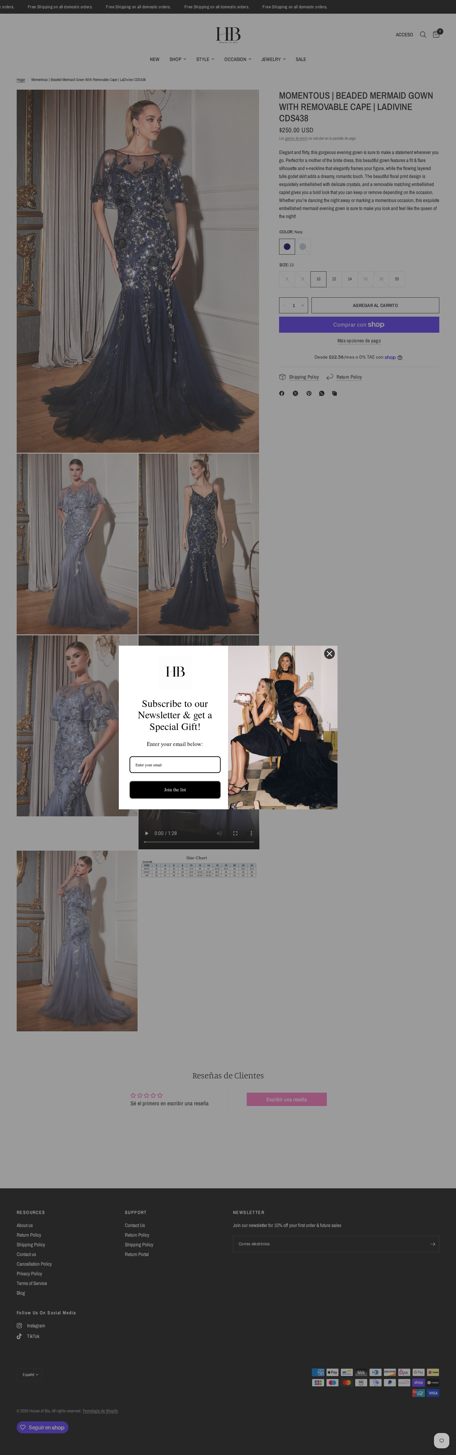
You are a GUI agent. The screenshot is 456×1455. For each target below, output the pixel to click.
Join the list (175, 789)
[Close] (329, 654)
